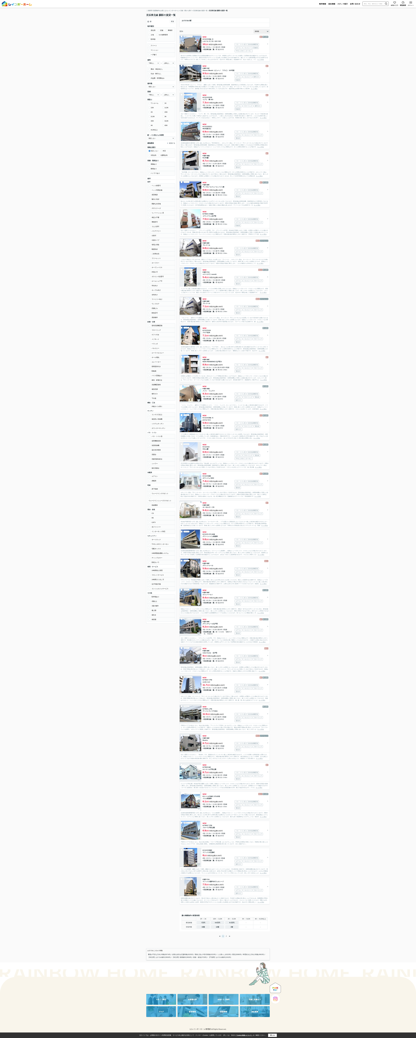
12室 (217, 927)
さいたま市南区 (208, 796)
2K (152, 112)
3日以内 (153, 155)
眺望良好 (155, 249)
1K (165, 103)
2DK (166, 112)
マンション (154, 50)
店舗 (161, 30)
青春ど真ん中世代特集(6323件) (205, 954)
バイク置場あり (157, 375)
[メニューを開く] (411, 3)
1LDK (166, 107)
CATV (154, 522)
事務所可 (155, 222)
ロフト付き (155, 334)
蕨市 (205, 68)
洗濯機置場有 (156, 385)
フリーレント (156, 258)
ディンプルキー (157, 558)
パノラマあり (155, 173)
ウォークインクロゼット (160, 493)
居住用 (153, 30)
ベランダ (155, 344)
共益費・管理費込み (157, 78)
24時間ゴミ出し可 (158, 579)
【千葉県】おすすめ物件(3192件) (219, 957)
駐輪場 (154, 371)
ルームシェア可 (157, 281)
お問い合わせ (355, 3)
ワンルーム (154, 103)
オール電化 (155, 357)
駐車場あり (155, 597)
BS (153, 518)
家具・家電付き (157, 380)
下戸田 (210, 680)
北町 (208, 68)
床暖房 (154, 481)
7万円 (203, 922)
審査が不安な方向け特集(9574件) (159, 954)
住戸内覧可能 (156, 584)
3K (165, 116)
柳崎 (209, 476)
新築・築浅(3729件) (200, 957)
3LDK (166, 121)
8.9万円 (217, 922)
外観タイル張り (157, 406)
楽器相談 (155, 195)
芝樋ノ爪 (210, 39)
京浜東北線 (207, 49)
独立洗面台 (155, 468)
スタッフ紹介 (342, 3)
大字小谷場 (211, 534)
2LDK (153, 116)
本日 (164, 151)
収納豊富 (155, 505)
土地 (152, 35)
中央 (208, 272)
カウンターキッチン (158, 428)
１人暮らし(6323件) (224, 954)
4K (152, 125)
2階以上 (154, 601)
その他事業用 (163, 35)
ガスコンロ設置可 (158, 276)
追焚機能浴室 (156, 441)
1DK (152, 107)
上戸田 (210, 709)
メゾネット (155, 339)
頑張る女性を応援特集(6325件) (182, 954)
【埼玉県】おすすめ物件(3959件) (159, 957)
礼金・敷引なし (156, 73)
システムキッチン (158, 423)
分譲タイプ (155, 240)
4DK (166, 125)
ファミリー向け (157, 299)
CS (153, 513)
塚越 (208, 155)
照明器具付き (156, 366)
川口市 (206, 39)
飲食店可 (155, 313)
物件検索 (322, 3)
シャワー (155, 463)
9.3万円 (231, 922)
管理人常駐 (155, 245)
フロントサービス (158, 575)
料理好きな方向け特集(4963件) (253, 954)
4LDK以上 (154, 130)
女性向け (155, 295)
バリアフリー (156, 231)
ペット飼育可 (156, 185)
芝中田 (210, 97)
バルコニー (155, 348)
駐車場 (153, 39)
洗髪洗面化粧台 (157, 459)
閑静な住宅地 (156, 204)
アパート (154, 45)
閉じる (272, 1035)
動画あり (154, 169)
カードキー (155, 263)
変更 (172, 21)
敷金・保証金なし (157, 69)
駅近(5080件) (237, 954)
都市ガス (155, 394)
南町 (208, 592)
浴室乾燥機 (155, 445)
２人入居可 (155, 226)
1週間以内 (164, 155)
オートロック (156, 539)
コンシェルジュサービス (160, 588)
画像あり (154, 164)
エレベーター (156, 362)
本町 (209, 767)
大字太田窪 (216, 796)
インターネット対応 (158, 531)
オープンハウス (157, 267)
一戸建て (154, 55)
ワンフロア (155, 304)
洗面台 (154, 454)
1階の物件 (155, 606)
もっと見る (260, 59)
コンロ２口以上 (157, 414)
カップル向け (156, 290)
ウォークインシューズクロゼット (160, 500)
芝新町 (210, 850)
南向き (154, 615)
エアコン (155, 476)
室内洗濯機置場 (157, 325)
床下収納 (155, 489)
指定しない (154, 151)
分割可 (154, 235)
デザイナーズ (156, 208)
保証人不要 (155, 217)
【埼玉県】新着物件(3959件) (182, 957)
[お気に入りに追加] (198, 51)
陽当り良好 (155, 199)
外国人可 (155, 272)
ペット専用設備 (157, 190)
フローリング (156, 330)
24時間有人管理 (157, 570)
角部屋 (154, 619)
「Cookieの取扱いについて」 (244, 1035)
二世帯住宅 (155, 254)
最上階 (154, 610)
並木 (209, 330)
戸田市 (206, 214)
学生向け (155, 285)
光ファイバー (156, 527)
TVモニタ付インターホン (160, 544)
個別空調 (155, 389)
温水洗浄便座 (156, 450)
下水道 (154, 398)
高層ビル (155, 308)
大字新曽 (210, 214)
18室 (203, 927)
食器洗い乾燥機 (157, 419)
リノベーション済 (158, 213)
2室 (232, 927)
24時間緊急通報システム (160, 553)
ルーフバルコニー (158, 353)
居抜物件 (155, 317)
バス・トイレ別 (157, 436)
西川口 (210, 126)
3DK (152, 121)
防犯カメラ (155, 562)
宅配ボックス (156, 549)
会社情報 (331, 3)
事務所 (170, 30)
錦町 (208, 185)
